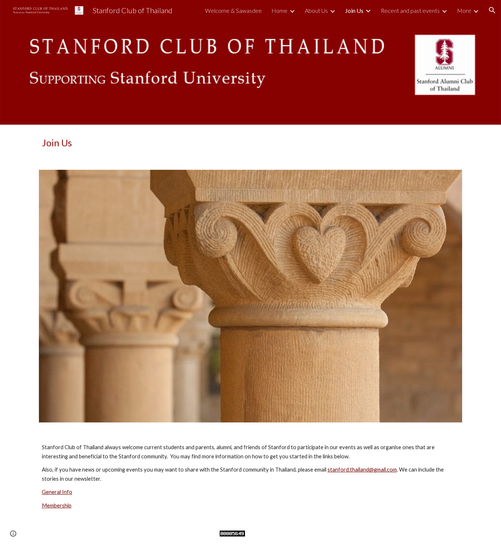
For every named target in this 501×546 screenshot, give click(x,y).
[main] (250, 142)
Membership (57, 505)
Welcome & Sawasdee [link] (233, 10)
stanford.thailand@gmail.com (362, 469)
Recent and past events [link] (410, 10)
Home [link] (279, 10)
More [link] (464, 10)
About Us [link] (316, 10)
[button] (492, 10)
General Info (57, 492)
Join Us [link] (354, 10)
